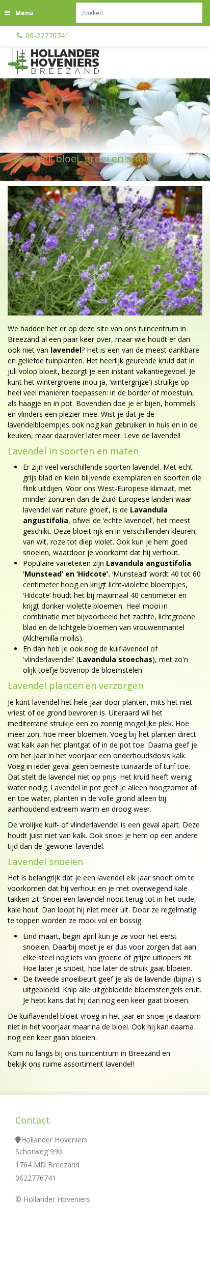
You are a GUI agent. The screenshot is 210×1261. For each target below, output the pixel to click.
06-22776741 (47, 35)
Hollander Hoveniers (54, 1139)
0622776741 (35, 1178)
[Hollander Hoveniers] (66, 61)
